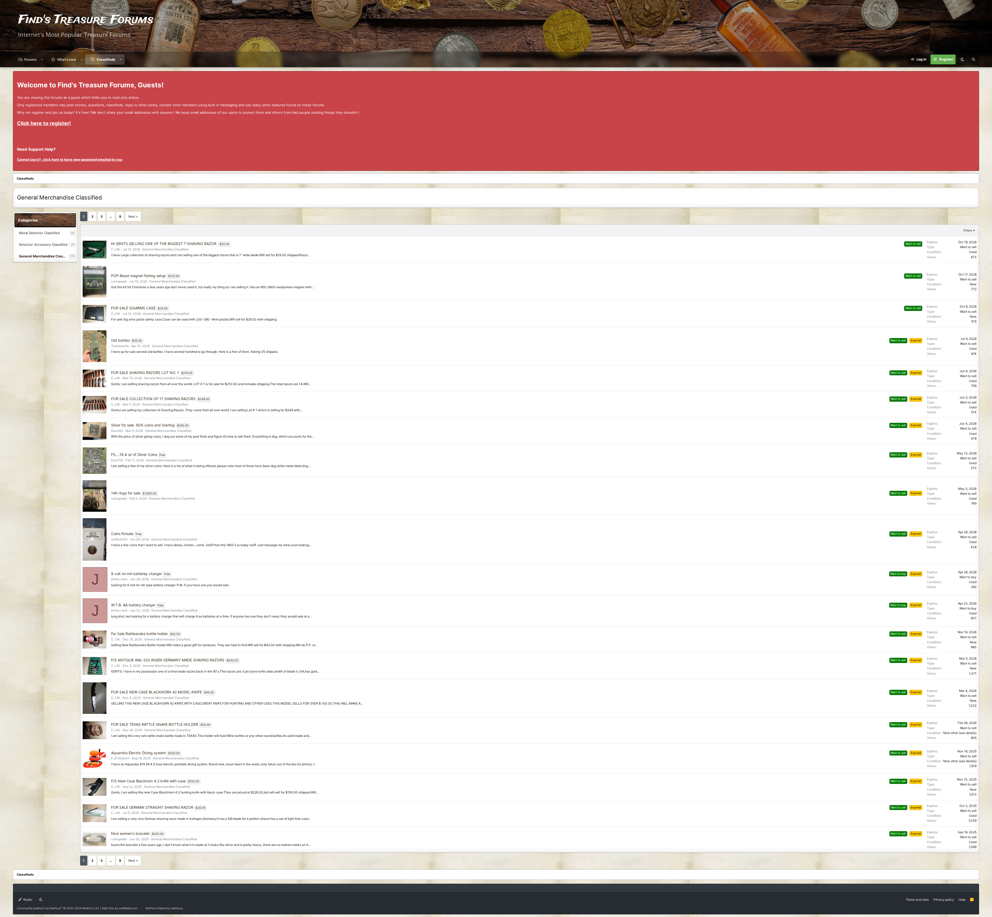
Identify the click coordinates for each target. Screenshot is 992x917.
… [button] (111, 216)
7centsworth (120, 346)
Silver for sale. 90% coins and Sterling (143, 425)
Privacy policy (943, 899)
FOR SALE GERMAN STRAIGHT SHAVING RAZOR (152, 807)
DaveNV (117, 431)
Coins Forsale (122, 533)
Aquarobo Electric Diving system (138, 753)
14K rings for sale (125, 493)
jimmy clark (119, 579)
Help (962, 899)
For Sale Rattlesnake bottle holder (139, 633)
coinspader (119, 281)
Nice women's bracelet (130, 833)
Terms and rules (917, 899)
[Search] (973, 59)
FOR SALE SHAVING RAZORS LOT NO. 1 (145, 372)
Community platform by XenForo (58, 908)
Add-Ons (108, 908)
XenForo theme (155, 908)
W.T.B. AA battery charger (133, 605)
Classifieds (106, 59)
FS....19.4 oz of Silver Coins (134, 454)
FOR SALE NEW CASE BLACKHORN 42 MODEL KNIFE (156, 692)
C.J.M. (115, 249)
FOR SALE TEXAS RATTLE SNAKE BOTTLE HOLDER (154, 724)
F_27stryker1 (120, 758)
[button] (42, 59)
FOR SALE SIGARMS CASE (133, 308)
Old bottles (120, 340)
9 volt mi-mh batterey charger (136, 573)
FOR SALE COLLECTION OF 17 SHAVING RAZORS (153, 398)
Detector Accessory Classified (43, 244)
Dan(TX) (117, 460)
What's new (66, 59)
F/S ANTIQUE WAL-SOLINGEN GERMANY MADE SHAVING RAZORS (167, 660)
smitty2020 (119, 539)
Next (131, 216)
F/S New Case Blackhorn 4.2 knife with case (148, 781)
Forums (30, 59)
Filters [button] (967, 230)
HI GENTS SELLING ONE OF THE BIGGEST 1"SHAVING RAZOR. (164, 243)
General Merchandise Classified (43, 256)
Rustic (27, 899)
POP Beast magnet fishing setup (138, 275)
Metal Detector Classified (39, 233)
